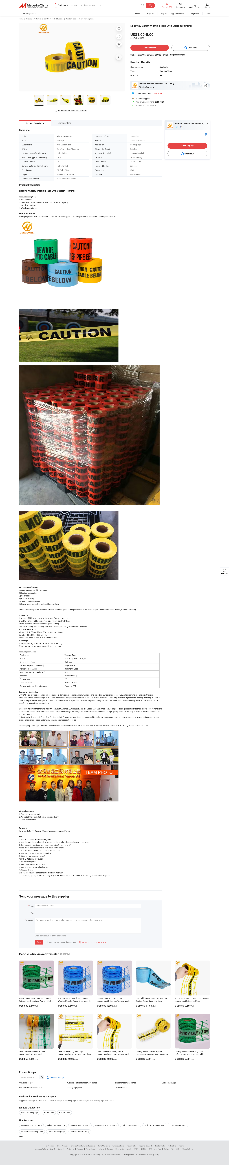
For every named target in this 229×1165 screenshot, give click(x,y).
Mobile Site (172, 1146)
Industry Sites (131, 1146)
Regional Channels (146, 1146)
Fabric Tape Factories (56, 1125)
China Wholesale (104, 1146)
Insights (181, 1146)
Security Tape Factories (79, 1125)
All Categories (28, 13)
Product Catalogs (56, 1077)
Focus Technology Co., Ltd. (97, 1154)
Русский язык (91, 1149)
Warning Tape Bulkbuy (80, 1131)
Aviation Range (25, 1082)
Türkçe (166, 1149)
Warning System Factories (105, 1125)
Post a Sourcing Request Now (93, 942)
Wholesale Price (118, 1146)
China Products (62, 1146)
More (21, 1136)
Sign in (207, 7)
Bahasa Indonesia (188, 1149)
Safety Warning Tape (86, 19)
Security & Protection (33, 19)
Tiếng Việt (175, 1149)
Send (39, 942)
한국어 (136, 1149)
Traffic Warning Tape (56, 1131)
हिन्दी (150, 1149)
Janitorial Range (169, 1082)
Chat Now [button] (192, 47)
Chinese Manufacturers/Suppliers (83, 1146)
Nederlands (119, 1149)
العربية (128, 1149)
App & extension (177, 13)
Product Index (160, 1146)
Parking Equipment (74, 1087)
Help (162, 13)
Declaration (142, 1154)
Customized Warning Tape (32, 1131)
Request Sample (177, 55)
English (52, 1149)
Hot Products (49, 1146)
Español (61, 1149)
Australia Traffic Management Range (82, 1082)
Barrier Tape (49, 1112)
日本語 (143, 1149)
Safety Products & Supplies (53, 19)
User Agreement (129, 1154)
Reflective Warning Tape (154, 1125)
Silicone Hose (119, 1087)
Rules (208, 13)
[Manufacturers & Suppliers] (33, 5)
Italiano (101, 1149)
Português (70, 1149)
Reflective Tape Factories (31, 1125)
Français (80, 1149)
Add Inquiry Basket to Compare (72, 110)
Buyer (149, 13)
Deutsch (110, 1149)
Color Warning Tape (178, 1125)
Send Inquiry (150, 47)
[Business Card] (206, 134)
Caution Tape (71, 19)
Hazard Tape (64, 1112)
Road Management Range (125, 1082)
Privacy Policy (154, 1154)
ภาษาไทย (157, 1149)
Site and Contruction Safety (30, 1087)
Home (21, 19)
